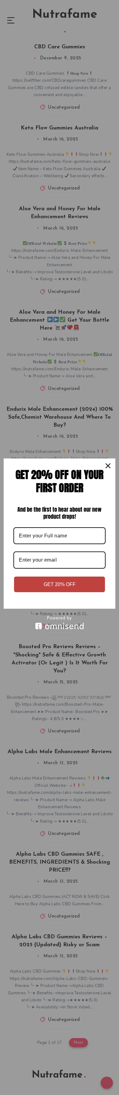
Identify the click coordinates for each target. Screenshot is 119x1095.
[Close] (108, 465)
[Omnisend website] (59, 623)
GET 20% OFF (60, 584)
